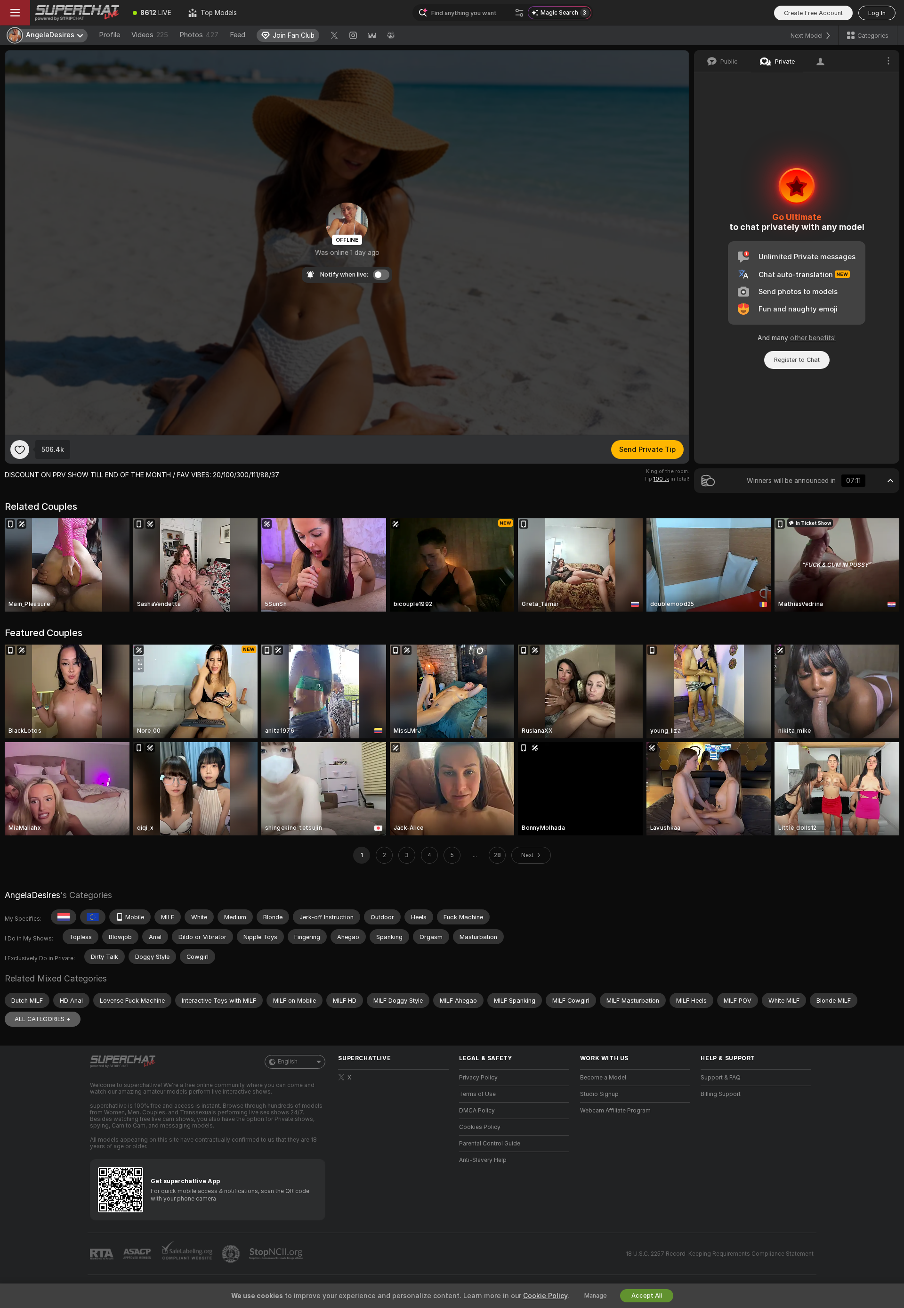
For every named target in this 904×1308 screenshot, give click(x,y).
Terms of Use (477, 1094)
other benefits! (813, 338)
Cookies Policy (479, 1127)
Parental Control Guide (489, 1143)
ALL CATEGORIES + (43, 1018)
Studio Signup (599, 1094)
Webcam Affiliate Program (615, 1110)
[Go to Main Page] (77, 12)
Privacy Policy (478, 1077)
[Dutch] (63, 916)
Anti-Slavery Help (483, 1160)
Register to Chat (797, 359)
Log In (877, 12)
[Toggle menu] (15, 12)
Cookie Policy (545, 1296)
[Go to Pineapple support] (232, 1254)
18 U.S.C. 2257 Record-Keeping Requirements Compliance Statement (720, 1254)
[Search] (519, 12)
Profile (109, 35)
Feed (237, 35)
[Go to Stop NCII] (277, 1253)
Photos (198, 35)
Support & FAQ (721, 1077)
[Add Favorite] (19, 449)
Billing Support (721, 1094)
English (288, 1061)
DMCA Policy (477, 1110)
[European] (92, 916)
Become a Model (603, 1077)
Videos (149, 35)
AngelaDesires (32, 895)
